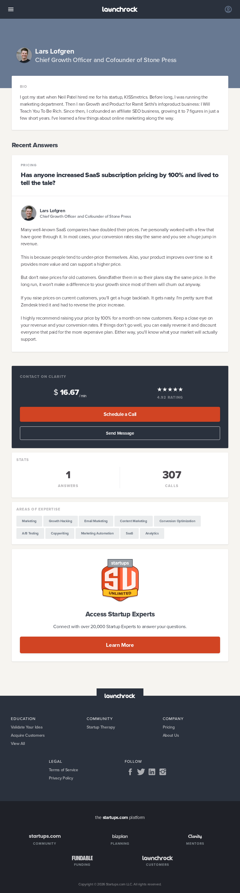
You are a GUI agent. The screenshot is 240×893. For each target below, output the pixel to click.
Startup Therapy (101, 727)
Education (23, 718)
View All (18, 744)
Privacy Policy (61, 778)
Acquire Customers (28, 735)
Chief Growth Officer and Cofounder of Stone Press (85, 216)
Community (100, 718)
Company (173, 718)
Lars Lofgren (52, 210)
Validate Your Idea (26, 727)
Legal (55, 761)
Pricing (29, 165)
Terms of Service (63, 770)
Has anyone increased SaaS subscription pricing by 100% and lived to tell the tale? (119, 179)
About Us (171, 735)
